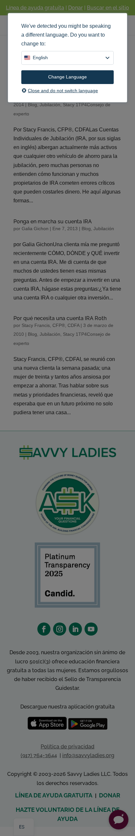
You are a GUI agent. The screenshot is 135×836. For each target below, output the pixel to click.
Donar (75, 8)
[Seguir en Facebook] (43, 629)
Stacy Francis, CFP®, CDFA (50, 325)
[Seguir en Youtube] (91, 629)
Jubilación (50, 104)
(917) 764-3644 (39, 755)
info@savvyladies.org (88, 755)
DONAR (109, 795)
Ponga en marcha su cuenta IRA (52, 221)
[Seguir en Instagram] (59, 629)
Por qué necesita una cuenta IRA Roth (59, 318)
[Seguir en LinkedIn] (75, 629)
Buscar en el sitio (108, 8)
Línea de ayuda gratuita (35, 8)
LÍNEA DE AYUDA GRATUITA (53, 795)
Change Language (67, 76)
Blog (32, 104)
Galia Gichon (35, 228)
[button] (118, 819)
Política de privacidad (67, 746)
